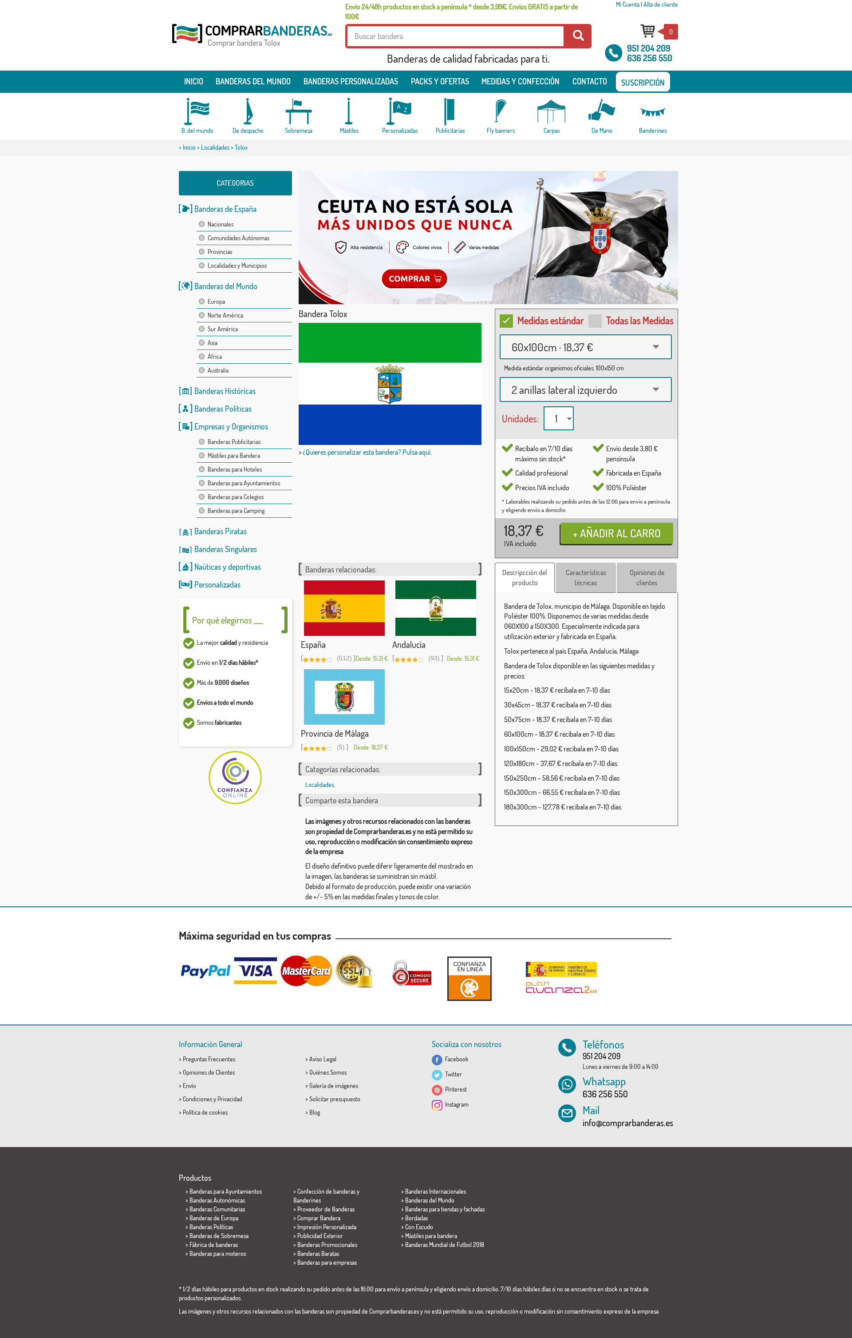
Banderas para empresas (327, 1262)
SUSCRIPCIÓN (643, 82)
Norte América (225, 315)
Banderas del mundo (253, 81)
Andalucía (409, 644)
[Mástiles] (349, 111)
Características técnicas (586, 577)
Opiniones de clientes (647, 577)
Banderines (307, 1200)
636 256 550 (649, 58)
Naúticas (207, 567)
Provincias (220, 251)
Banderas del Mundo (225, 286)
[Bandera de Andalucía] (435, 608)
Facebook (455, 1059)
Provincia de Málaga (335, 733)
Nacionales (220, 224)
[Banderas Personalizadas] (400, 111)
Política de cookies (205, 1112)
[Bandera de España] (344, 608)
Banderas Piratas (220, 531)
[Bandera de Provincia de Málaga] (344, 697)
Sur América (223, 329)
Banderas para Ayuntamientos (244, 483)
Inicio (193, 81)
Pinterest (454, 1089)
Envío (189, 1085)
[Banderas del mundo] (197, 111)
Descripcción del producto (524, 577)
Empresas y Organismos (231, 426)
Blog (314, 1112)
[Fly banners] (501, 111)
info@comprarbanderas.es (628, 1122)
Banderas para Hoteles (235, 469)
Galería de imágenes (333, 1085)
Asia (212, 342)
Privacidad (229, 1099)
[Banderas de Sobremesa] (299, 111)
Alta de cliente (660, 4)
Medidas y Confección (520, 81)
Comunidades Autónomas (238, 238)
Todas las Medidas (640, 320)
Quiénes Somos (328, 1072)
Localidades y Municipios (237, 265)
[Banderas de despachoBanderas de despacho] (248, 111)
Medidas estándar (550, 320)
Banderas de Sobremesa (218, 1235)
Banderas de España (225, 209)
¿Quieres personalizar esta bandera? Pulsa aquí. (367, 452)
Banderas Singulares (225, 549)
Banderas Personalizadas (351, 81)
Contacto (589, 81)
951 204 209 (649, 48)
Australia (218, 370)
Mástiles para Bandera (234, 455)
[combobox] (586, 346)
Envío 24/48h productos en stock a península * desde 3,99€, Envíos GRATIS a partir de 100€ (461, 11)
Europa (216, 301)
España (313, 644)
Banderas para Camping (236, 510)
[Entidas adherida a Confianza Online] (469, 978)
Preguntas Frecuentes (209, 1059)
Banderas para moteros (217, 1253)
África (215, 356)
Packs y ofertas (440, 81)
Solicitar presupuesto (334, 1099)
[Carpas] (551, 111)
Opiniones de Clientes (209, 1072)
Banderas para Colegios (236, 496)
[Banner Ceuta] (488, 237)
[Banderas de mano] (602, 111)
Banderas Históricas (225, 391)
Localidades (215, 147)
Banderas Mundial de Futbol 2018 (444, 1244)
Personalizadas (217, 584)
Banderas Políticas (223, 408)
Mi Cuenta (627, 4)
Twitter (452, 1074)
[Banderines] (653, 111)
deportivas (244, 567)
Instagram (455, 1104)
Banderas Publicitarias (234, 441)
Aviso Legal (322, 1059)
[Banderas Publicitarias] (450, 111)
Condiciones (197, 1099)
